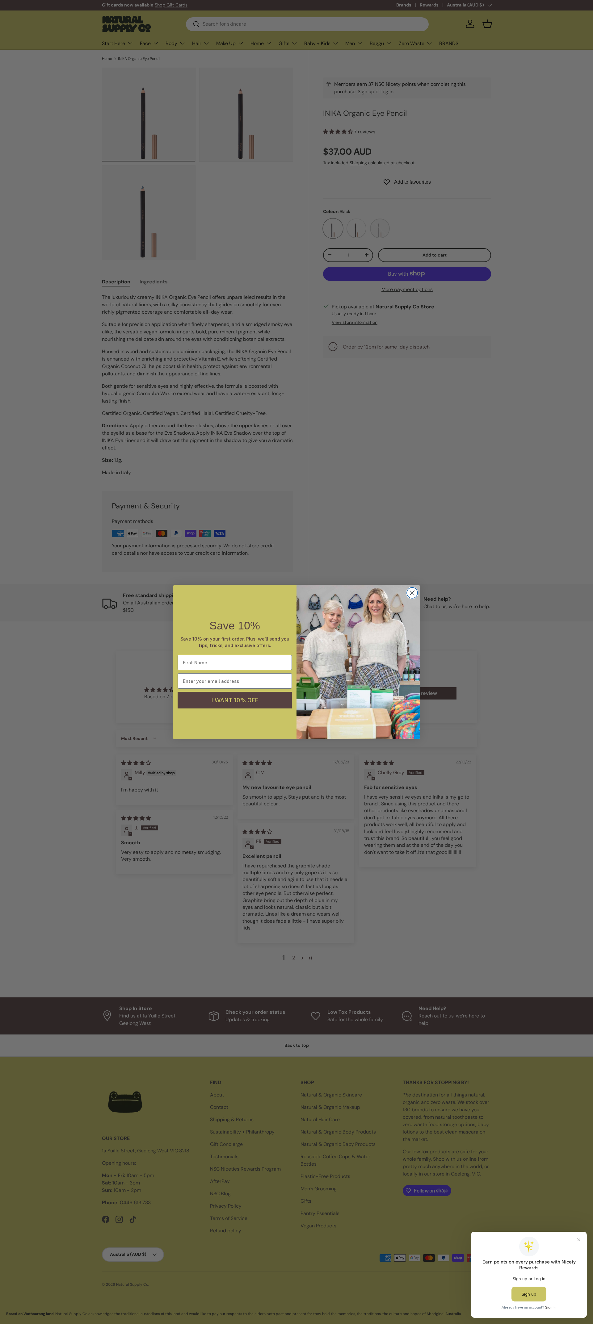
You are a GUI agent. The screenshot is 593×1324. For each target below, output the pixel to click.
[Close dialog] (412, 592)
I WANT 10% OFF (234, 700)
